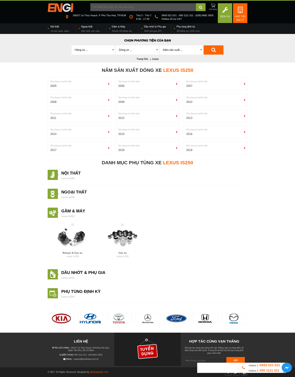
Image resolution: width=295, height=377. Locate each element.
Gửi (235, 360)
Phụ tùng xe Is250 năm (61, 81)
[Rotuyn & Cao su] (72, 238)
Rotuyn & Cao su (72, 254)
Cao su (122, 254)
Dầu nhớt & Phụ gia (83, 272)
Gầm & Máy (73, 211)
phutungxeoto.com (99, 372)
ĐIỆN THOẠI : (68, 355)
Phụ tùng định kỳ (81, 291)
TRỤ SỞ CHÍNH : (62, 348)
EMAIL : (69, 359)
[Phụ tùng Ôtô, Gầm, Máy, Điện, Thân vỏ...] (60, 11)
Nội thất (71, 173)
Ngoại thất (74, 192)
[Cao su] (122, 238)
